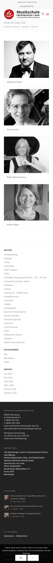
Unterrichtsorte (11, 327)
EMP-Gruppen (10, 270)
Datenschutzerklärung (14, 342)
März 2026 (9, 385)
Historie (7, 289)
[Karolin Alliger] (26, 202)
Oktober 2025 (10, 393)
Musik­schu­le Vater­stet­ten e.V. (17, 469)
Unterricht (8, 323)
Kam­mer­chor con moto (14, 463)
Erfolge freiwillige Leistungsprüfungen (25, 514)
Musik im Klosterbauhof (15, 312)
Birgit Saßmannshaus (16, 177)
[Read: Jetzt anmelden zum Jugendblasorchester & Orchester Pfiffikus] (6, 497)
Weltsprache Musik (13, 334)
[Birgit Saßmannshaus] (26, 155)
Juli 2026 (8, 374)
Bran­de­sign (9, 474)
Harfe (6, 362)
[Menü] (47, 14)
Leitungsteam (10, 308)
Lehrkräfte (8, 300)
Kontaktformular (11, 296)
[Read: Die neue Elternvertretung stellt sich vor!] (6, 507)
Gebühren (8, 285)
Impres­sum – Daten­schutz (15, 536)
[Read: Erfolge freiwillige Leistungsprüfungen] (6, 515)
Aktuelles (8, 338)
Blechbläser (9, 358)
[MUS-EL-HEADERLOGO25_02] (22, 14)
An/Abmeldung (11, 254)
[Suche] (41, 14)
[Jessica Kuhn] (26, 107)
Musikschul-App (11, 315)
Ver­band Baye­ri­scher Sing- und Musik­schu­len (24, 458)
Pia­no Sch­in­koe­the (12, 466)
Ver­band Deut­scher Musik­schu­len (19, 460)
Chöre (7, 262)
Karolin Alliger (13, 224)
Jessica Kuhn (13, 129)
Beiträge (8, 258)
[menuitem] (27, 2)
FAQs (6, 273)
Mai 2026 (8, 377)
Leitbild (7, 304)
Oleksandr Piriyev (14, 82)
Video (6, 331)
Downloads (9, 266)
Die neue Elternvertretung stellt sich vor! (26, 506)
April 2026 (8, 381)
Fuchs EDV (9, 471)
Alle (5, 354)
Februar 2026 (10, 389)
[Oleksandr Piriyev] (26, 59)
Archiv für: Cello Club (14, 23)
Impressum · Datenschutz (27, 2)
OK (21, 558)
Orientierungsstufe (12, 319)
